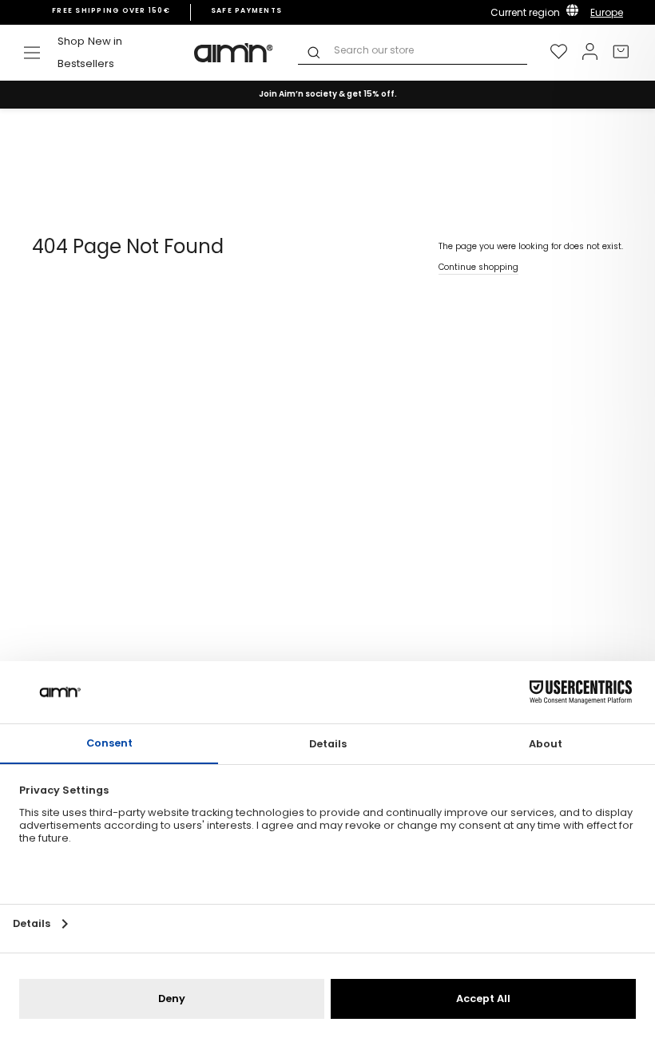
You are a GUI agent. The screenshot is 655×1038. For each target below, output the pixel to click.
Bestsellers (86, 63)
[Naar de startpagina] (234, 52)
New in (105, 41)
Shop (71, 41)
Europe (606, 12)
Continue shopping (478, 267)
